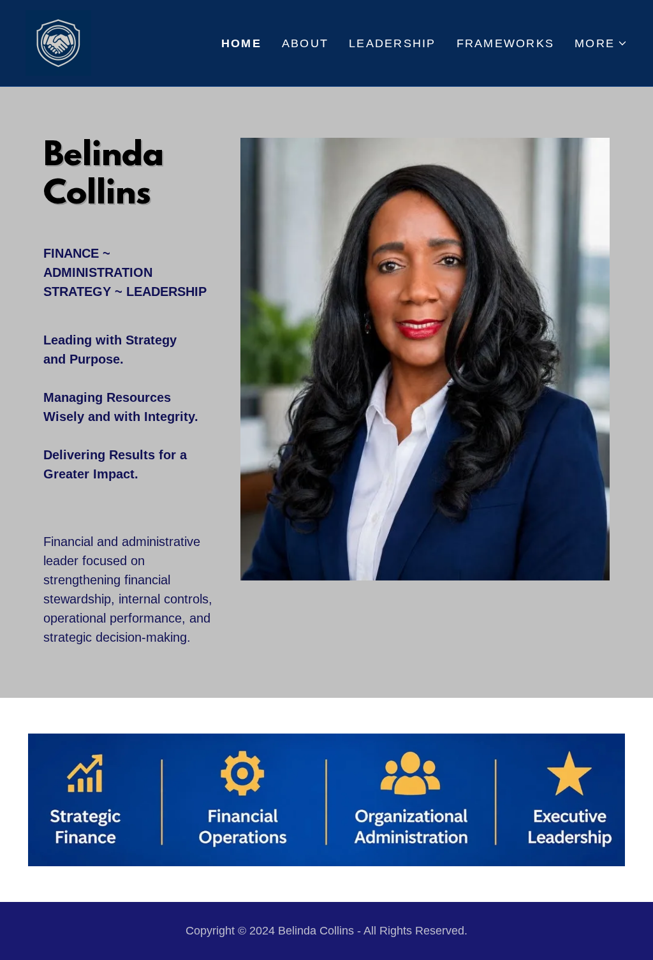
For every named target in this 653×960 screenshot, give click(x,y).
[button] (601, 43)
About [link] (305, 43)
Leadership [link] (392, 43)
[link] (58, 42)
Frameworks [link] (506, 43)
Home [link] (241, 43)
